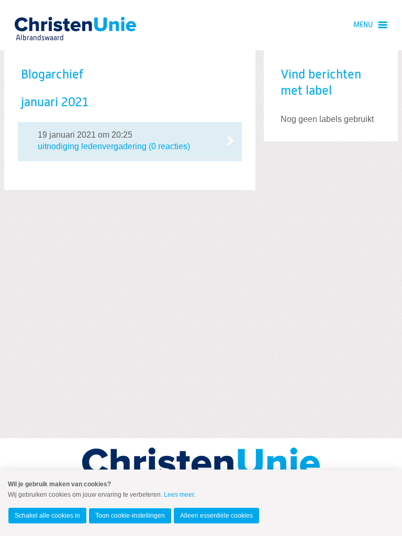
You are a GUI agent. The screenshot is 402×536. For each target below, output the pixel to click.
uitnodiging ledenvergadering (130, 141)
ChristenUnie (39, 24)
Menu (363, 25)
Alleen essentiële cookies (216, 515)
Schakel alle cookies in (47, 515)
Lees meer (179, 494)
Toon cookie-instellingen (130, 515)
